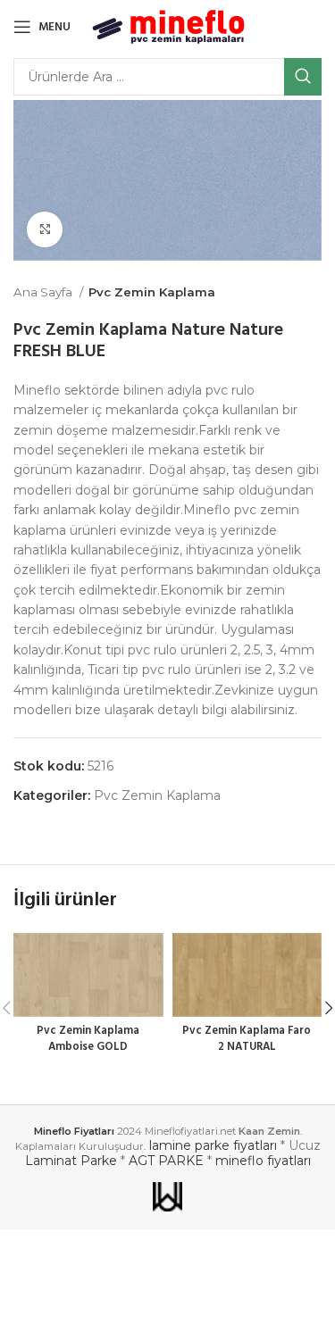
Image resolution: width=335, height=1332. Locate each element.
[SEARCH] (303, 77)
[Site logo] (168, 26)
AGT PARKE (166, 1161)
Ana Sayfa (44, 292)
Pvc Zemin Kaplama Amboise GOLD (88, 1039)
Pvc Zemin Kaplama (151, 292)
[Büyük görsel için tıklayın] (45, 229)
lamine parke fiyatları (213, 1145)
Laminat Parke (71, 1161)
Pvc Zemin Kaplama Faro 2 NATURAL (246, 1039)
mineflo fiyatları (263, 1161)
